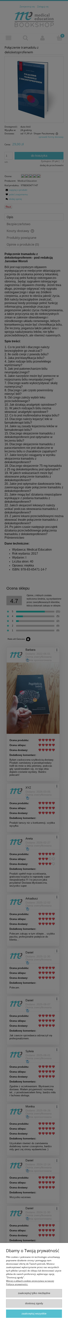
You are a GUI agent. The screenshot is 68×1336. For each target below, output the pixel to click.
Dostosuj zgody (34, 1303)
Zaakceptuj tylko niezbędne (34, 1293)
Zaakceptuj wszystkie (34, 1313)
